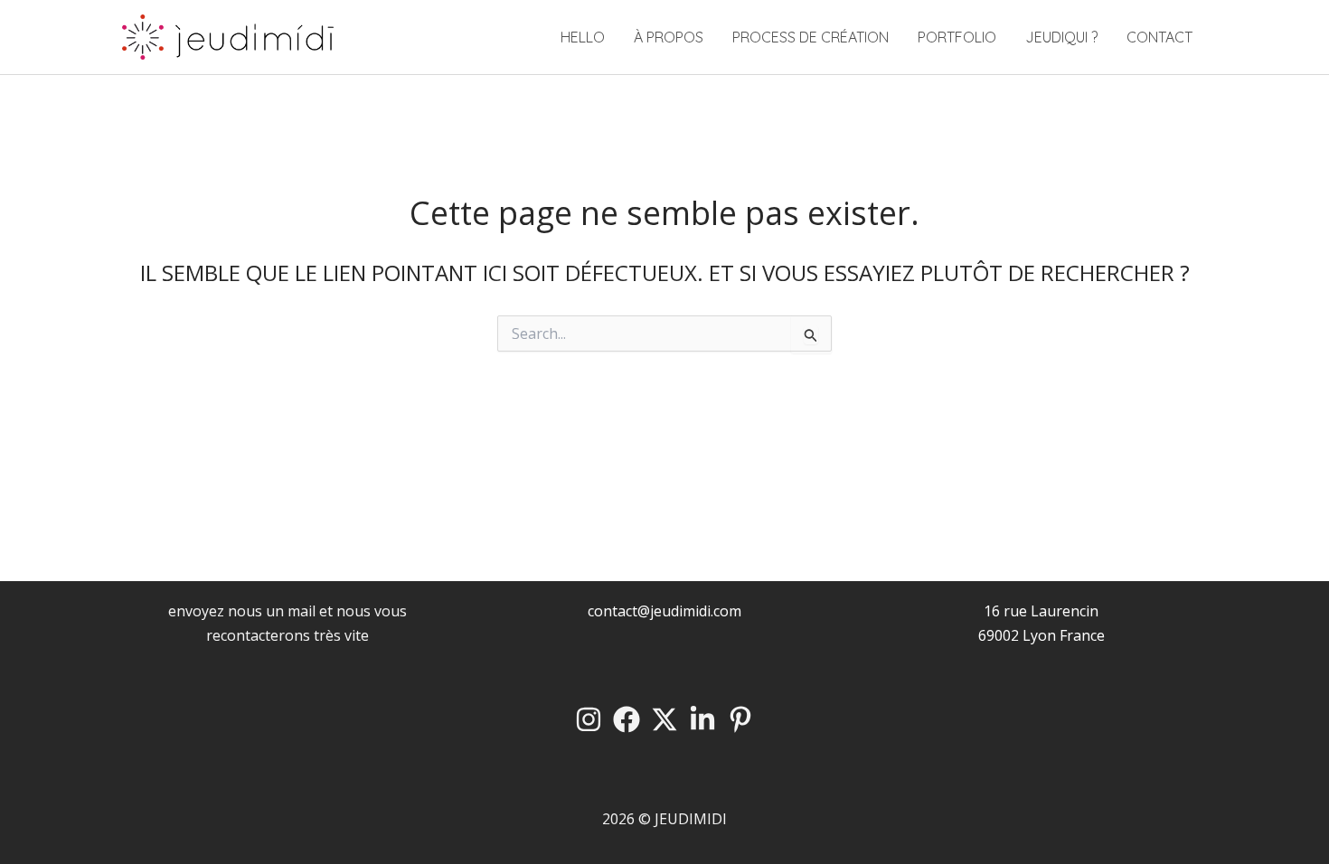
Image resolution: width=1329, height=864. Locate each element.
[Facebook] (626, 719)
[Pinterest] (740, 719)
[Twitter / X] (664, 719)
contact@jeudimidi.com (664, 611)
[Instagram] (588, 719)
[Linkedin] (702, 719)
